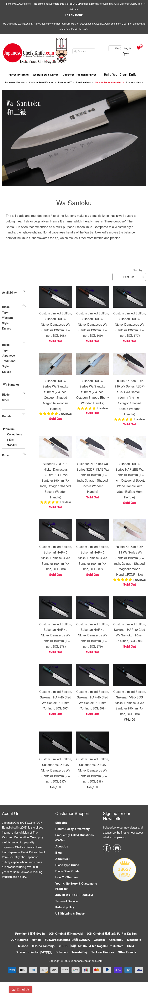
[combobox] (83, 51)
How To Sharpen (66, 877)
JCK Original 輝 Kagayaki (66, 933)
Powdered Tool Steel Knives (74, 82)
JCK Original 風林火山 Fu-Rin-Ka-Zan (112, 933)
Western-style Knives (46, 74)
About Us (61, 846)
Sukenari (62, 952)
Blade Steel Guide (67, 871)
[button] (49, 413)
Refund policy (64, 907)
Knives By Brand (18, 74)
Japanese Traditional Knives (80, 74)
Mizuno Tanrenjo (43, 946)
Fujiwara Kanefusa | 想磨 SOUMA (67, 940)
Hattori (36, 940)
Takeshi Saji (79, 952)
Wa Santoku (74, 202)
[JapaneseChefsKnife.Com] (35, 51)
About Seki (62, 859)
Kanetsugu (116, 940)
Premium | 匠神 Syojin (30, 933)
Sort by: (138, 270)
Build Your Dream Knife (120, 74)
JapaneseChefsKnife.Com (87, 961)
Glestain (99, 940)
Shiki (130, 946)
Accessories (133, 82)
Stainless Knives (15, 82)
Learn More (74, 15)
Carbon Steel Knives (41, 82)
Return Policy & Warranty (72, 829)
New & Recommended (108, 82)
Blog (58, 852)
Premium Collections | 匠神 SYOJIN (12, 437)
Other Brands (127, 952)
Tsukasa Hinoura (102, 952)
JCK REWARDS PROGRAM (74, 895)
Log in (127, 48)
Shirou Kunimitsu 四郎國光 (34, 952)
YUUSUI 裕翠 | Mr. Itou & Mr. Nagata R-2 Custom (90, 946)
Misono (23, 946)
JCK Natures (19, 940)
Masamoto (134, 940)
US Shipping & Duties (70, 913)
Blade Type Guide (67, 865)
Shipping (61, 822)
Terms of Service (66, 901)
